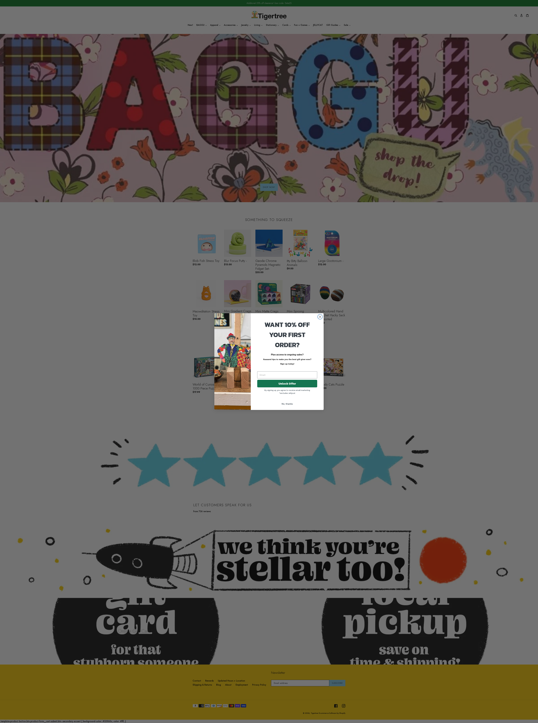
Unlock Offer (287, 383)
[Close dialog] (320, 316)
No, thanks (287, 403)
